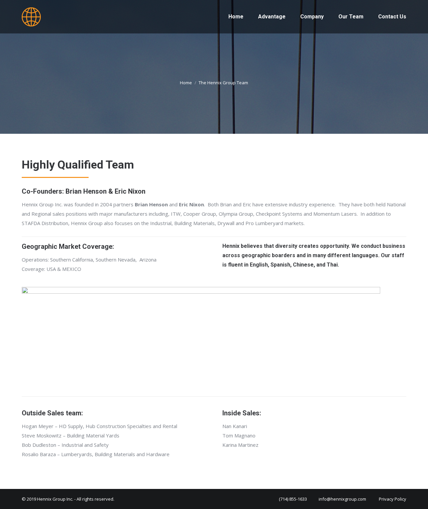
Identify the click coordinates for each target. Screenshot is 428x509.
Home (186, 83)
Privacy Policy (392, 499)
